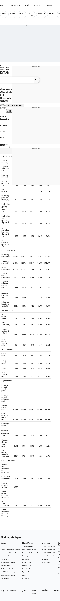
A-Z (2, 546)
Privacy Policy (24, 591)
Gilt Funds (25, 559)
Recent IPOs (4, 562)
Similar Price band (6, 565)
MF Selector (26, 578)
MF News (45, 559)
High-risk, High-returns (29, 549)
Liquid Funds (26, 569)
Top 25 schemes (27, 546)
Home (2, 5)
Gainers (51, 13)
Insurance (41, 13)
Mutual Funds (31, 14)
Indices (12, 13)
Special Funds (26, 565)
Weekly (12, 549)
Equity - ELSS (46, 543)
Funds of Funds (27, 562)
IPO (2, 559)
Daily (7, 549)
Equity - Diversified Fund (49, 556)
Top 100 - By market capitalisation (11, 572)
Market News (5, 578)
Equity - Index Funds (48, 546)
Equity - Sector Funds (48, 549)
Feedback (45, 590)
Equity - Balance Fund (48, 553)
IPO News (12, 562)
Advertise (13, 590)
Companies (5, 68)
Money (49, 5)
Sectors (22, 13)
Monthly (17, 549)
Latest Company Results (8, 575)
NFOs (24, 575)
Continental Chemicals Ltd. (4, 71)
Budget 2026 (46, 562)
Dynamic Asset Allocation (30, 572)
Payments (14, 5)
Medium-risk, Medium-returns (31, 553)
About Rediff (2, 591)
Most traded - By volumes (8, 569)
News (36, 5)
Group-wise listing (6, 556)
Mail (27, 5)
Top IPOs (6, 559)
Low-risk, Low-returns (28, 556)
